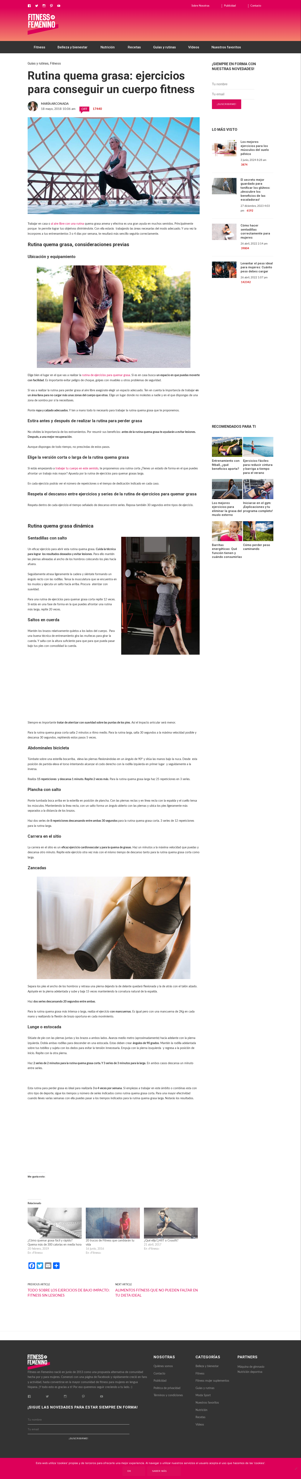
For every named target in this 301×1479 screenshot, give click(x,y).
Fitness (39, 47)
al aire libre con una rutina (67, 223)
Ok (129, 1471)
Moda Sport (203, 1395)
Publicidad (230, 6)
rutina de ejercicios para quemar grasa (106, 375)
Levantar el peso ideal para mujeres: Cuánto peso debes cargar (257, 267)
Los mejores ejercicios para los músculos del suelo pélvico (255, 148)
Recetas (134, 47)
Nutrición (108, 47)
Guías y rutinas (164, 47)
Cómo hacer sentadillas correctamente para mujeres (255, 231)
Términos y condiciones (168, 1395)
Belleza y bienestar (72, 47)
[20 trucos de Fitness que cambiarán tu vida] (113, 1223)
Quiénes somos (163, 1366)
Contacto (255, 6)
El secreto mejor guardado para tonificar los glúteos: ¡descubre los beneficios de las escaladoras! (255, 190)
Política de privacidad (167, 1388)
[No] (296, 1468)
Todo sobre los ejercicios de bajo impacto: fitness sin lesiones (69, 1293)
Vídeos (193, 47)
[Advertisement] (113, 692)
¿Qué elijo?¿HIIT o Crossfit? (161, 1240)
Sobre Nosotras (200, 6)
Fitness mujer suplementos (212, 1380)
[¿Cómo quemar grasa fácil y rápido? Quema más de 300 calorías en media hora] (55, 1223)
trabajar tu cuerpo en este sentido (76, 468)
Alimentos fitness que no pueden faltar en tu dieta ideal (156, 1293)
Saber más (159, 1471)
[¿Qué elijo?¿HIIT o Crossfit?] (171, 1223)
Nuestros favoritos (226, 47)
